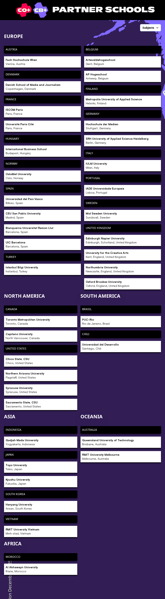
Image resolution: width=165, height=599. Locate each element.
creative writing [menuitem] (131, 146)
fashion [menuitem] (126, 194)
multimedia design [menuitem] (133, 273)
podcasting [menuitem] (128, 294)
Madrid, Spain (23, 215)
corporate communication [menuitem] (137, 376)
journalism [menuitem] (128, 239)
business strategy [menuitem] (132, 97)
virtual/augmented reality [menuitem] (137, 369)
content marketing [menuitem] (133, 132)
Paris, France (14, 111)
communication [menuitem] (131, 111)
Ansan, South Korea (19, 506)
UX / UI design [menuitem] (130, 362)
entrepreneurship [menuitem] (132, 180)
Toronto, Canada (28, 321)
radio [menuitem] (124, 328)
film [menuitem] (123, 200)
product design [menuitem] (131, 307)
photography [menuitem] (129, 287)
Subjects (148, 28)
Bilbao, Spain (24, 201)
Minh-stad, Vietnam (22, 531)
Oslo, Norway (18, 176)
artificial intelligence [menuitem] (134, 73)
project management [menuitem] (134, 314)
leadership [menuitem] (128, 245)
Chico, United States (19, 361)
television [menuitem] (127, 356)
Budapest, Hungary (26, 151)
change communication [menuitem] (136, 104)
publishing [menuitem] (128, 301)
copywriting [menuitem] (128, 139)
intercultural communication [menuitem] (139, 232)
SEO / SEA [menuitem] (127, 342)
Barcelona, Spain (29, 230)
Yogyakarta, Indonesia (22, 442)
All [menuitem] (122, 39)
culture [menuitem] (125, 159)
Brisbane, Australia (108, 442)
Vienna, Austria (21, 62)
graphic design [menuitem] (131, 207)
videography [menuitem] (129, 390)
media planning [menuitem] (131, 266)
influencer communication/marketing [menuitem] (138, 216)
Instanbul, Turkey (22, 269)
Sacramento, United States (23, 404)
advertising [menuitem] (128, 45)
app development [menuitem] (132, 52)
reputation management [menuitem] (137, 335)
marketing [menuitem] (127, 259)
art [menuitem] (123, 59)
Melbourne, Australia (100, 456)
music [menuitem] (125, 280)
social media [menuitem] (129, 349)
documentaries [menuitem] (130, 173)
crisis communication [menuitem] (134, 152)
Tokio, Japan (16, 467)
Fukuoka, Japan (18, 481)
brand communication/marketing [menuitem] (138, 82)
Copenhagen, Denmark (33, 86)
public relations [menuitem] (131, 321)
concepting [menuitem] (128, 118)
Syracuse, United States (21, 390)
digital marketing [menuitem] (132, 166)
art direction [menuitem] (129, 66)
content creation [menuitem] (131, 125)
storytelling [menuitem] (128, 383)
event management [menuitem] (133, 187)
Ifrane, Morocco (22, 569)
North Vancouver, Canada (23, 336)
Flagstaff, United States (25, 375)
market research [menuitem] (131, 252)
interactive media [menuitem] (132, 225)
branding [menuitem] (127, 90)
